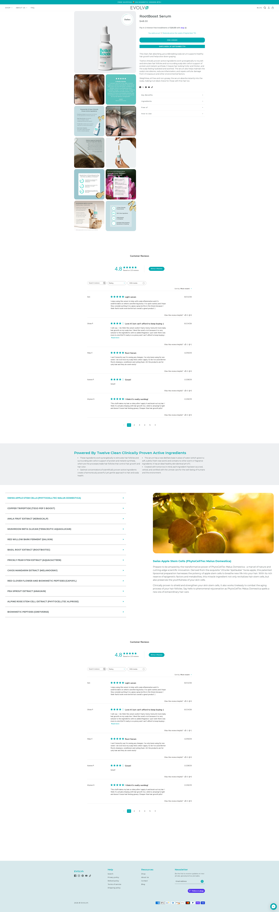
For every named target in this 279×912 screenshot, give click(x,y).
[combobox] (116, 283)
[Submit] (202, 881)
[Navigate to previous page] (124, 425)
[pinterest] (83, 875)
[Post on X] (143, 87)
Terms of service (114, 884)
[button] (152, 87)
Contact (144, 881)
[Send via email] (149, 87)
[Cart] (273, 8)
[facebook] (75, 875)
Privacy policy (113, 877)
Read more (115, 338)
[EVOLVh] (139, 7)
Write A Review (156, 269)
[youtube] (86, 875)
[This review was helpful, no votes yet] (185, 315)
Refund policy (113, 881)
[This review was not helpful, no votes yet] (189, 315)
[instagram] (79, 875)
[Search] (265, 8)
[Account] (269, 8)
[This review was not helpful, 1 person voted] (189, 344)
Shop (143, 874)
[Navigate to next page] (155, 425)
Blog (143, 884)
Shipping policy (114, 888)
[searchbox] (94, 283)
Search (110, 874)
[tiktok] (90, 875)
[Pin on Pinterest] (146, 87)
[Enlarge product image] (105, 42)
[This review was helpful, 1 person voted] (185, 344)
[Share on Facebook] (140, 87)
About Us (145, 877)
